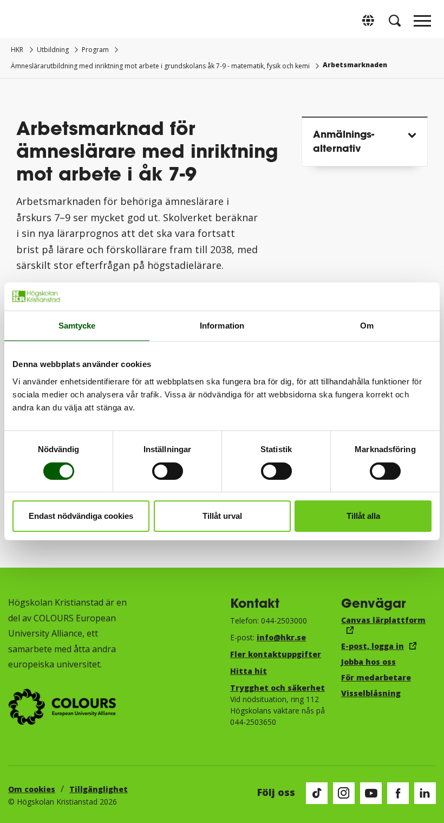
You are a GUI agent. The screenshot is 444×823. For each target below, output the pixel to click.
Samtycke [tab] (77, 325)
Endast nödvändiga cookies (81, 515)
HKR (17, 49)
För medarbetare (376, 677)
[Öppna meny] (422, 24)
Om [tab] (367, 325)
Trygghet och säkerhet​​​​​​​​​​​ (277, 688)
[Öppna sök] (395, 21)
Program (95, 49)
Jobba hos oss (368, 662)
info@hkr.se (281, 637)
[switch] (167, 471)
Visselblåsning (371, 693)
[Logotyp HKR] (21, 20)
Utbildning (53, 49)
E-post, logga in (372, 646)
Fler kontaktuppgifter (275, 654)
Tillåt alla (363, 515)
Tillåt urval (222, 515)
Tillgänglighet (98, 789)
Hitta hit (248, 671)
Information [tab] (222, 325)
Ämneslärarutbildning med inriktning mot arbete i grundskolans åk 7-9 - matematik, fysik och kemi (160, 65)
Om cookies (31, 789)
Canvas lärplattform (383, 620)
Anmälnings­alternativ (343, 140)
